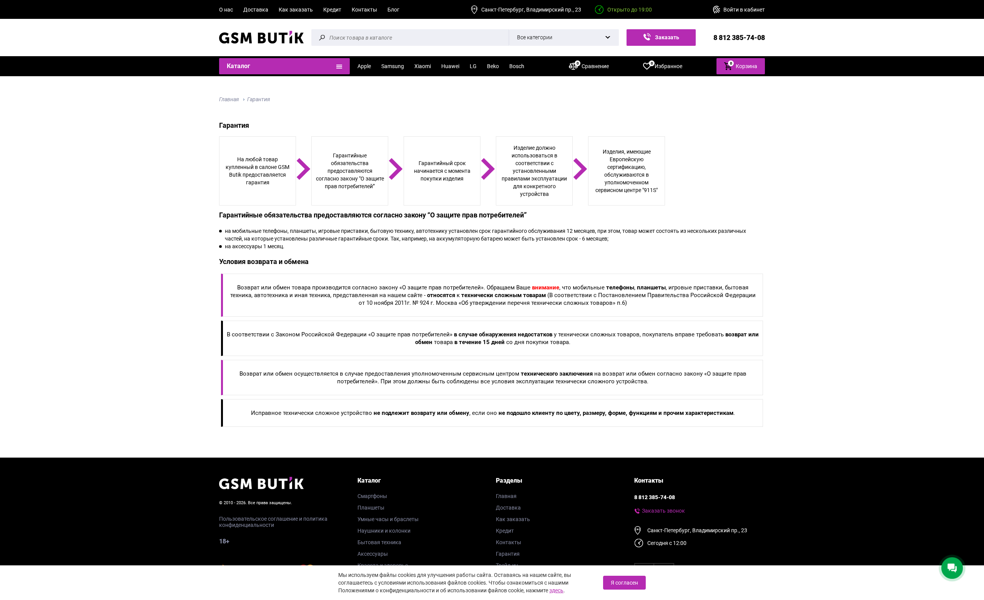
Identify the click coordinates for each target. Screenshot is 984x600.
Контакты (364, 10)
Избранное (666, 65)
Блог (393, 10)
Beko (493, 66)
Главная (229, 99)
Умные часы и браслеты (388, 519)
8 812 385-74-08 (739, 37)
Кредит (332, 10)
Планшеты (370, 508)
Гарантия (258, 99)
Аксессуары (372, 554)
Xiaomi (422, 66)
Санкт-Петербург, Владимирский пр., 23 (531, 10)
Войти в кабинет (744, 10)
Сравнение (593, 65)
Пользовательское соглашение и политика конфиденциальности (273, 522)
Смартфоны (372, 496)
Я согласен (624, 583)
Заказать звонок (665, 40)
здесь (556, 590)
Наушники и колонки (384, 531)
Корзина (744, 65)
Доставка (255, 10)
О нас (226, 10)
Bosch (516, 66)
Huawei (450, 66)
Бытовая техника (379, 542)
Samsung (392, 66)
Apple (364, 66)
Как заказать (296, 10)
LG (473, 66)
